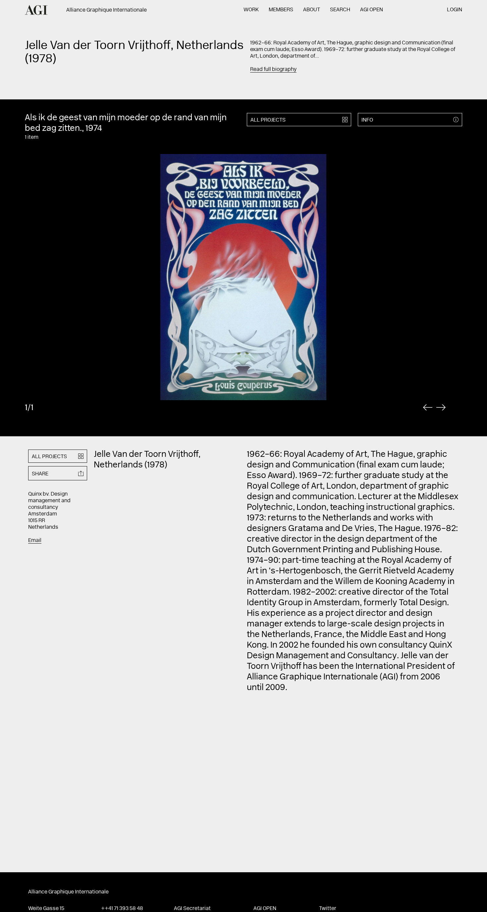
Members (281, 10)
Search (340, 10)
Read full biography (273, 69)
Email (34, 540)
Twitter (327, 908)
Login (454, 10)
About (311, 10)
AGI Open (371, 10)
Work (251, 10)
